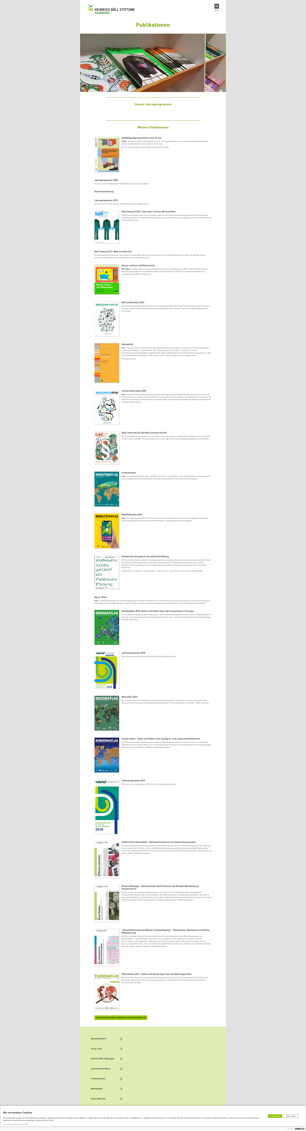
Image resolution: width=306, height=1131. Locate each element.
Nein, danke (291, 1116)
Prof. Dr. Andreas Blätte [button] (130, 147)
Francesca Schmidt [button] (129, 359)
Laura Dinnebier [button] (146, 147)
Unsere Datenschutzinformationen (14, 1124)
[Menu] (216, 6)
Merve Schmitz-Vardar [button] (161, 147)
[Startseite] (111, 9)
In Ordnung (275, 1116)
